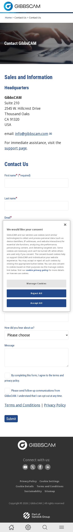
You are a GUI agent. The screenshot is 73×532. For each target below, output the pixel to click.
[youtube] (25, 467)
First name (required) (17, 175)
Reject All (36, 293)
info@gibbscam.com (31, 133)
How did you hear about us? (19, 327)
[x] (33, 467)
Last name (10, 198)
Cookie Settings (49, 481)
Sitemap (50, 491)
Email (8, 217)
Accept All (36, 303)
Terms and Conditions (22, 405)
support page (15, 148)
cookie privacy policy (37, 270)
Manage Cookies (36, 283)
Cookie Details (25, 486)
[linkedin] (48, 467)
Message (9, 345)
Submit (11, 419)
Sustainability (33, 491)
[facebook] (40, 467)
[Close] (65, 224)
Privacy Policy (55, 405)
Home (8, 17)
